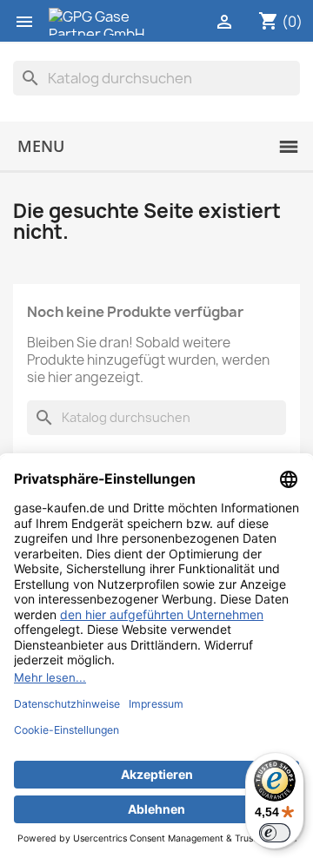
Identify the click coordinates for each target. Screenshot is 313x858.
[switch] (274, 832)
